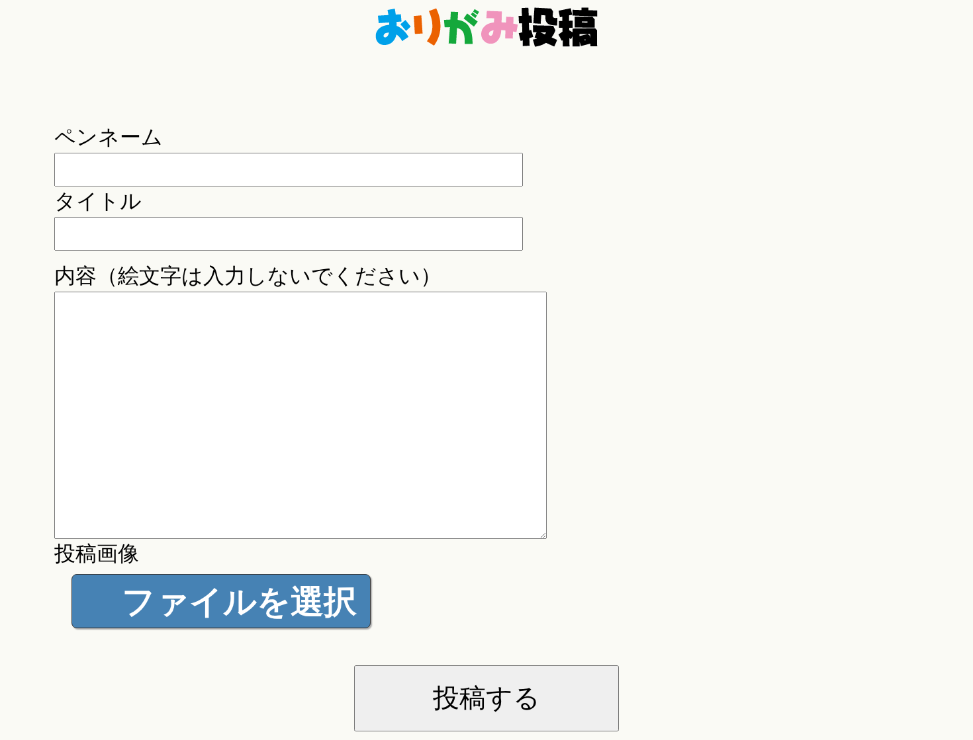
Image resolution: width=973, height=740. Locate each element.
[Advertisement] (486, 101)
